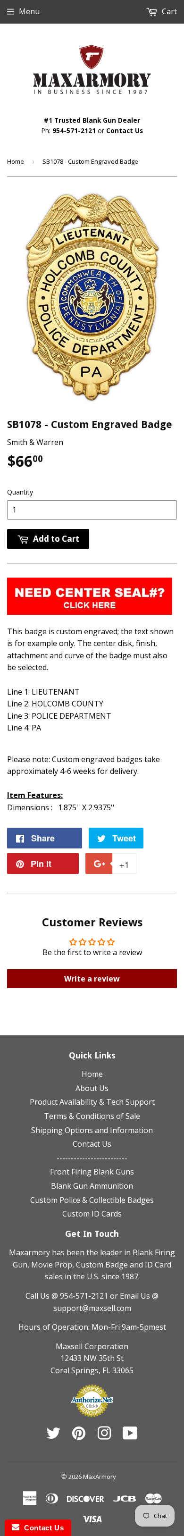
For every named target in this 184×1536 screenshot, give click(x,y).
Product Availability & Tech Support (92, 1102)
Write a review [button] (92, 979)
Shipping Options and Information (92, 1130)
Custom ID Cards (92, 1214)
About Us (92, 1088)
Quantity (20, 491)
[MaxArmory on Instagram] (104, 1436)
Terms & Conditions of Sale (92, 1116)
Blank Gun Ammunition (92, 1186)
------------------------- (92, 1158)
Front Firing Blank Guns (92, 1172)
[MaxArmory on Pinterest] (79, 1436)
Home (15, 161)
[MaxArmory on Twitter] (53, 1436)
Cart (168, 11)
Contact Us (124, 130)
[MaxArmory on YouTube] (130, 1436)
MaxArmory (99, 1476)
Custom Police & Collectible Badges (92, 1200)
